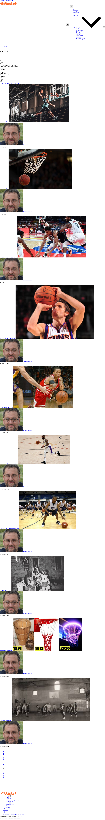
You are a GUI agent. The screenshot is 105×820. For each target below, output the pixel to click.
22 (3, 775)
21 (3, 773)
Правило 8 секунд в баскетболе (8, 257)
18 (3, 769)
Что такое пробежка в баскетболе (8, 463)
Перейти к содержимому (6, 0)
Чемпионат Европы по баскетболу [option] (9, 66)
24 (3, 777)
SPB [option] (1, 77)
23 (3, 776)
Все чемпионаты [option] (4, 64)
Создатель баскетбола (5, 720)
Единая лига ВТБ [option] (4, 75)
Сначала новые (4, 83)
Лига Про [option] (2, 72)
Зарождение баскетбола (6, 650)
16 (3, 766)
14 (3, 764)
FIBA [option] (1, 81)
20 (3, 772)
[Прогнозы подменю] (9, 796)
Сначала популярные (13, 83)
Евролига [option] (2, 76)
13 (3, 762)
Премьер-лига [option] (3, 69)
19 (3, 771)
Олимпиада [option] (3, 70)
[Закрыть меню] (71, 7)
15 (3, 765)
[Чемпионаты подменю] (104, 27)
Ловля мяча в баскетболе (6, 407)
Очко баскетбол (4, 188)
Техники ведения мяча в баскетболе (9, 528)
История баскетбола (5, 590)
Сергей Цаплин (27, 144)
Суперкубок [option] (3, 68)
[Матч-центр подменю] (10, 803)
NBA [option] (1, 79)
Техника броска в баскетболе (7, 338)
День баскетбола (4, 121)
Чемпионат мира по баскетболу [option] (8, 65)
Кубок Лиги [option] (3, 73)
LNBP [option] (1, 80)
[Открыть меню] (67, 24)
